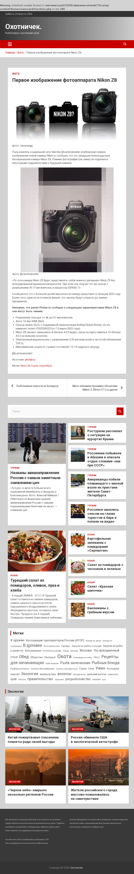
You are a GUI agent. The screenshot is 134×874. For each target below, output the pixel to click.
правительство (40, 679)
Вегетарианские (52, 646)
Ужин (100, 668)
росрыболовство (78, 679)
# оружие (17, 640)
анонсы (64, 673)
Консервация (33, 650)
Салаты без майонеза (42, 668)
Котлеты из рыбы (52, 650)
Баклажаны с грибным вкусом (100, 610)
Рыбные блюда (106, 663)
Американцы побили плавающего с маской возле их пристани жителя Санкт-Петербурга (105, 487)
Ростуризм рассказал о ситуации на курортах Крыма (104, 435)
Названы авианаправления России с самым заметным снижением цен (35, 478)
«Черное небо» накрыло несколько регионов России (30, 792)
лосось (22, 679)
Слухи (34, 365)
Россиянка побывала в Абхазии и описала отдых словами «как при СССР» (104, 459)
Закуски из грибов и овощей (86, 646)
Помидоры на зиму (82, 657)
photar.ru (30, 359)
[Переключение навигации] (9, 44)
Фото (16, 73)
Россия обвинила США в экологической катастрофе (94, 739)
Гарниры (65, 646)
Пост (97, 657)
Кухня (14, 575)
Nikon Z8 (25, 365)
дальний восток (96, 674)
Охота (64, 656)
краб (13, 679)
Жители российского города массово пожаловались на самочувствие (94, 794)
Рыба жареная (52, 663)
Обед (24, 656)
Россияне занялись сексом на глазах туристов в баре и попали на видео (103, 515)
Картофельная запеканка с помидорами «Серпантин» (99, 544)
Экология (29, 674)
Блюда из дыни (93, 640)
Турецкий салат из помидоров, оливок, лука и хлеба (34, 585)
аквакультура (48, 674)
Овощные (50, 657)
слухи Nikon (45, 365)
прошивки (59, 679)
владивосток (79, 674)
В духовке (32, 645)
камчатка (113, 674)
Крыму (66, 651)
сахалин (96, 679)
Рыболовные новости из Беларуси (37, 386)
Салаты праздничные (67, 669)
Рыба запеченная (75, 663)
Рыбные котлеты (19, 668)
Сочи (91, 668)
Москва (74, 651)
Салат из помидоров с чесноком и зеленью (105, 567)
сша (104, 679)
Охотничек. (23, 27)
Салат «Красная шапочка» (100, 588)
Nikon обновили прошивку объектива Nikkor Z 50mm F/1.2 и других (94, 387)
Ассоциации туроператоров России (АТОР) (55, 640)
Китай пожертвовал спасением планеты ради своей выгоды (33, 739)
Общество (36, 657)
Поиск (120, 411)
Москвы (86, 650)
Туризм (14, 468)
